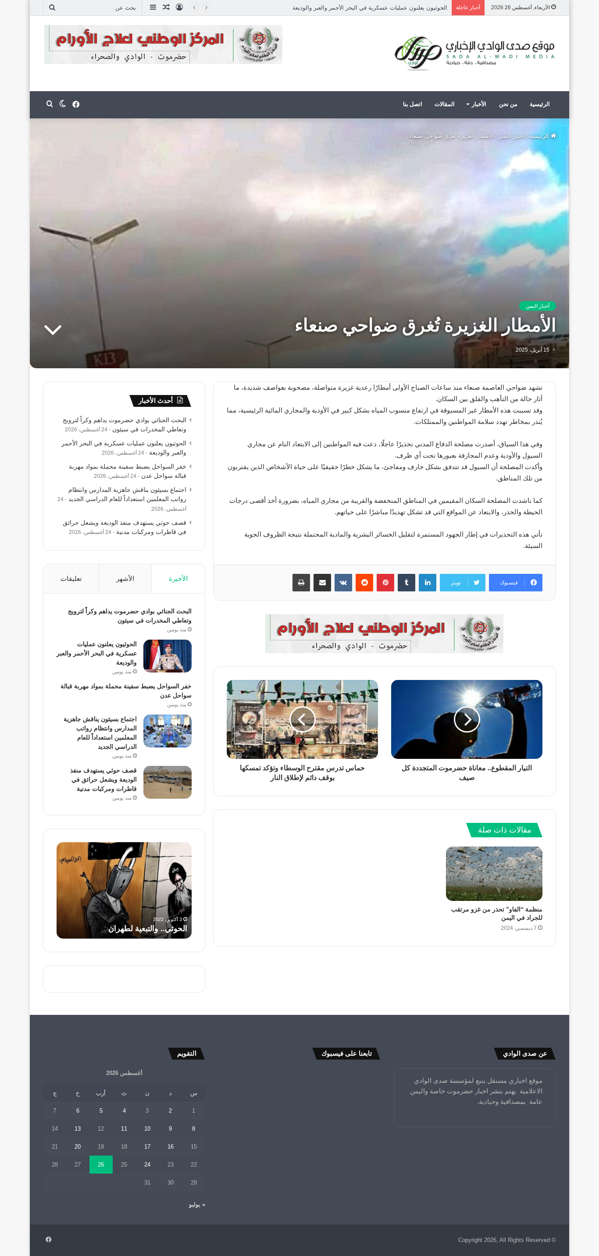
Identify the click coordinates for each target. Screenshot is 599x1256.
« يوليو (197, 1204)
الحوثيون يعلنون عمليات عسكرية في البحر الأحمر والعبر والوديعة (97, 653)
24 (147, 1164)
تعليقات (71, 578)
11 (124, 1128)
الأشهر (125, 578)
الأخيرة (178, 578)
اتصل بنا (412, 104)
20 (78, 1146)
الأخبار (479, 104)
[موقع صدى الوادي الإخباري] (475, 53)
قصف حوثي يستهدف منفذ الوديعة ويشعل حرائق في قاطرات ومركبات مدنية (103, 779)
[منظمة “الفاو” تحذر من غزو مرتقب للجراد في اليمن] (494, 874)
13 (78, 1128)
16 (171, 1146)
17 (147, 1146)
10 (147, 1128)
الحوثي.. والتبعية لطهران (147, 928)
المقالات (445, 104)
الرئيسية (540, 104)
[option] (124, 890)
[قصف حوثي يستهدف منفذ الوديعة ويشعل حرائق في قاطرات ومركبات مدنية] (167, 782)
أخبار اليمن (511, 136)
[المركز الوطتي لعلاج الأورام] (384, 633)
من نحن (508, 104)
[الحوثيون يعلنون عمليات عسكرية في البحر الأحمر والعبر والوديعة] (167, 656)
